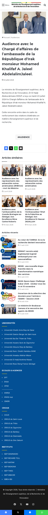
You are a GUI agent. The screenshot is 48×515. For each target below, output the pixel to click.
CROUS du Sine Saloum (13, 440)
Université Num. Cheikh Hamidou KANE (20, 351)
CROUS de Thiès (10, 423)
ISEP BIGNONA (10, 467)
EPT (5, 377)
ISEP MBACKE (9, 475)
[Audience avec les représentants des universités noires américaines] (35, 170)
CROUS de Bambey (11, 432)
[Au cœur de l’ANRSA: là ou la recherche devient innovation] (9, 243)
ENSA (6, 382)
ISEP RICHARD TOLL (12, 458)
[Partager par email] (21, 148)
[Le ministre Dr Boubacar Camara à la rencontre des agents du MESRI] (9, 309)
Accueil (6, 37)
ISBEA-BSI (8, 479)
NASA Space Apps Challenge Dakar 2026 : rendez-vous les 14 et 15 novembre (32, 284)
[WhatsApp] (16, 148)
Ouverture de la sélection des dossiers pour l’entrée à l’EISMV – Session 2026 (32, 296)
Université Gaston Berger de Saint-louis (20, 334)
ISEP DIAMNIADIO (11, 454)
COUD (6, 415)
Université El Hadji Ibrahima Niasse (18, 360)
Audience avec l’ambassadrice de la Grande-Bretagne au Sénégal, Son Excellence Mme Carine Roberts (12, 215)
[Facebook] (6, 148)
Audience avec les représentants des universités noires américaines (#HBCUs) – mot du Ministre (12, 183)
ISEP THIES (8, 471)
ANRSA (7, 393)
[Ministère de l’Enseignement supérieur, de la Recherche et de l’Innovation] (26, 5)
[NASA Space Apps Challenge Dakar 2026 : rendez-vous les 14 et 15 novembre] (9, 284)
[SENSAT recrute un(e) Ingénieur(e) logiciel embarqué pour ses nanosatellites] (9, 255)
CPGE (6, 386)
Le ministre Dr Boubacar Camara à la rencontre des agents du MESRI (30, 308)
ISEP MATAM (9, 462)
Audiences (15, 37)
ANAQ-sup (8, 397)
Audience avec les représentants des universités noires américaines (34, 182)
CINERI (6, 401)
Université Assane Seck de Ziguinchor (19, 343)
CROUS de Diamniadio (13, 436)
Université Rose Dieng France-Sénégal (19, 364)
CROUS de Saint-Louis (13, 419)
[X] (11, 148)
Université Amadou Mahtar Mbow (17, 355)
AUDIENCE (24, 137)
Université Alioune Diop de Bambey (18, 347)
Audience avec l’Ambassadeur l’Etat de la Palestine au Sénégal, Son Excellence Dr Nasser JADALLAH (35, 215)
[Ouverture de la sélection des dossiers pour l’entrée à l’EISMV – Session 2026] (9, 297)
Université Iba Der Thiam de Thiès (17, 338)
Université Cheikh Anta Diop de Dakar (19, 330)
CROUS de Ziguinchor (13, 428)
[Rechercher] (45, 6)
